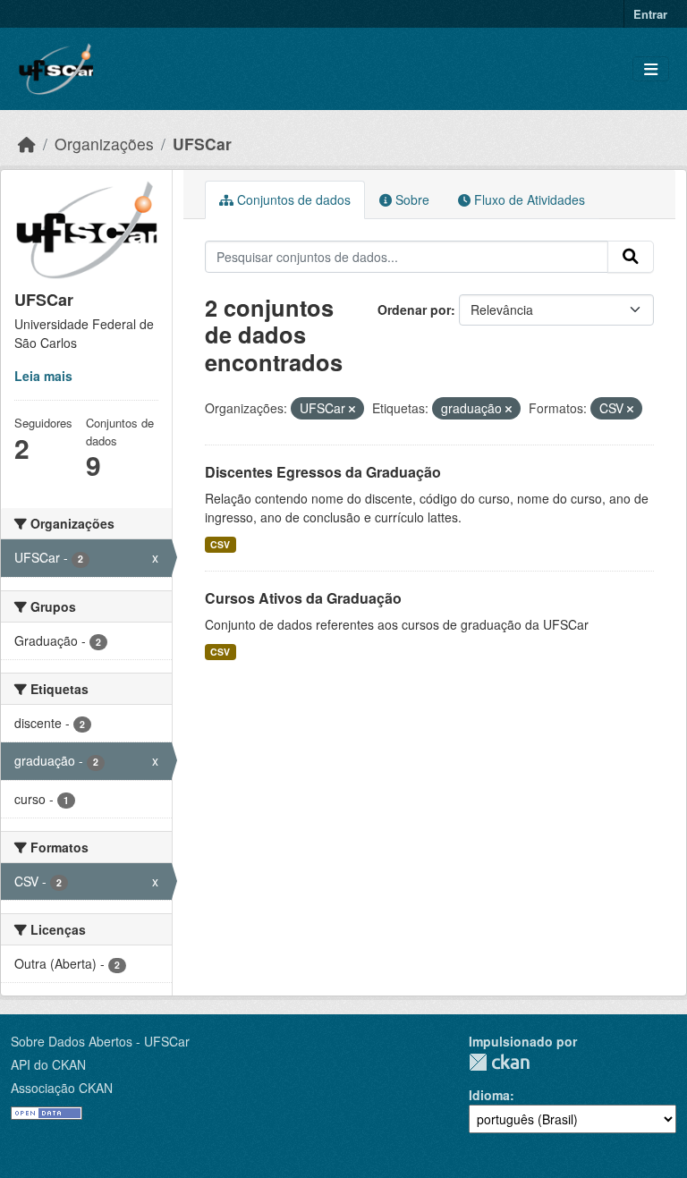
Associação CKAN (62, 1088)
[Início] (27, 143)
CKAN (499, 1062)
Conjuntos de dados (292, 199)
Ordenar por (414, 309)
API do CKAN (48, 1064)
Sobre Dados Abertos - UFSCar (100, 1041)
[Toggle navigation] (650, 69)
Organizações (104, 143)
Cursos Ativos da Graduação (303, 598)
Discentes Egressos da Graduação (323, 472)
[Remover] (352, 409)
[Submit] (630, 257)
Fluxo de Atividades (528, 199)
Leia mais (43, 376)
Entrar (650, 13)
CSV (220, 544)
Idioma (489, 1095)
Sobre (410, 199)
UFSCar (202, 143)
